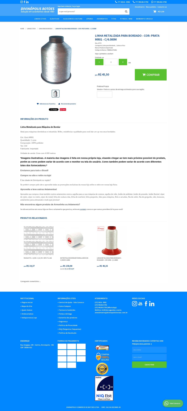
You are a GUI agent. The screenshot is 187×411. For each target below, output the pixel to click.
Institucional (27, 298)
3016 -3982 (124, 2)
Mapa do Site (27, 306)
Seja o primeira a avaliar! (104, 54)
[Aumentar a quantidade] (123, 62)
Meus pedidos (151, 7)
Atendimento (140, 7)
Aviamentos (102, 19)
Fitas (113, 19)
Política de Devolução (67, 333)
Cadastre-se (162, 7)
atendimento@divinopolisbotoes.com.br (111, 312)
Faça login (76, 6)
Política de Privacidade (68, 325)
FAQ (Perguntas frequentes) (70, 329)
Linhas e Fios (40, 19)
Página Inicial (27, 302)
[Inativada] (112, 388)
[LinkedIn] (27, 2)
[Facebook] (24, 2)
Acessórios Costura (72, 19)
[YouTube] (140, 303)
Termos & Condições (67, 310)
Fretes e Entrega (65, 314)
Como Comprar (65, 306)
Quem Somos (27, 310)
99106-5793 (141, 2)
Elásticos (54, 19)
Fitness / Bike (126, 19)
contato (83, 209)
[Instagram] (21, 2)
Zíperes (89, 19)
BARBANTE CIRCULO (144, 19)
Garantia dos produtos (68, 317)
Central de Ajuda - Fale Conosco (71, 302)
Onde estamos (27, 314)
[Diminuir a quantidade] (99, 62)
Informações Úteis (67, 298)
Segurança (63, 321)
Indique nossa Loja (29, 317)
